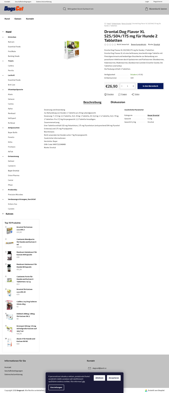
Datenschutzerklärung (44, 2)
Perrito (11, 70)
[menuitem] (7, 19)
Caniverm (12, 166)
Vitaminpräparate (15, 89)
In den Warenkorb (150, 86)
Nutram (11, 42)
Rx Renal (11, 123)
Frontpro (11, 147)
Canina (10, 104)
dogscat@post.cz (99, 368)
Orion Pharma (13, 175)
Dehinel (11, 161)
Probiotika (12, 189)
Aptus (10, 108)
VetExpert (12, 118)
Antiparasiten (14, 127)
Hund (8, 32)
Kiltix (10, 142)
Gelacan (11, 99)
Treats (11, 61)
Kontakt (7, 2)
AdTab (10, 151)
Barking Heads (14, 56)
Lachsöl (11, 75)
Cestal (10, 180)
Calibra (11, 66)
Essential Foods (14, 46)
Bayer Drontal (13, 170)
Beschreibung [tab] (92, 102)
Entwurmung (13, 156)
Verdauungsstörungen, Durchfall (22, 199)
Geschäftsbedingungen (23, 2)
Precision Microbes (15, 194)
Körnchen (12, 37)
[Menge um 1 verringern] (121, 86)
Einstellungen (56, 387)
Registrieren (158, 1)
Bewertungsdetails (138, 44)
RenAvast (12, 113)
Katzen (9, 214)
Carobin (11, 209)
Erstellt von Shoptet (156, 390)
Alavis (10, 94)
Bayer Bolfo (12, 132)
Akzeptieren (114, 378)
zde (83, 381)
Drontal (157, 44)
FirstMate (12, 51)
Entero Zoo (12, 204)
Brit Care (11, 85)
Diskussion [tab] (118, 102)
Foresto (11, 137)
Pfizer (10, 185)
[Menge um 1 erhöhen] (133, 86)
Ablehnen (99, 378)
